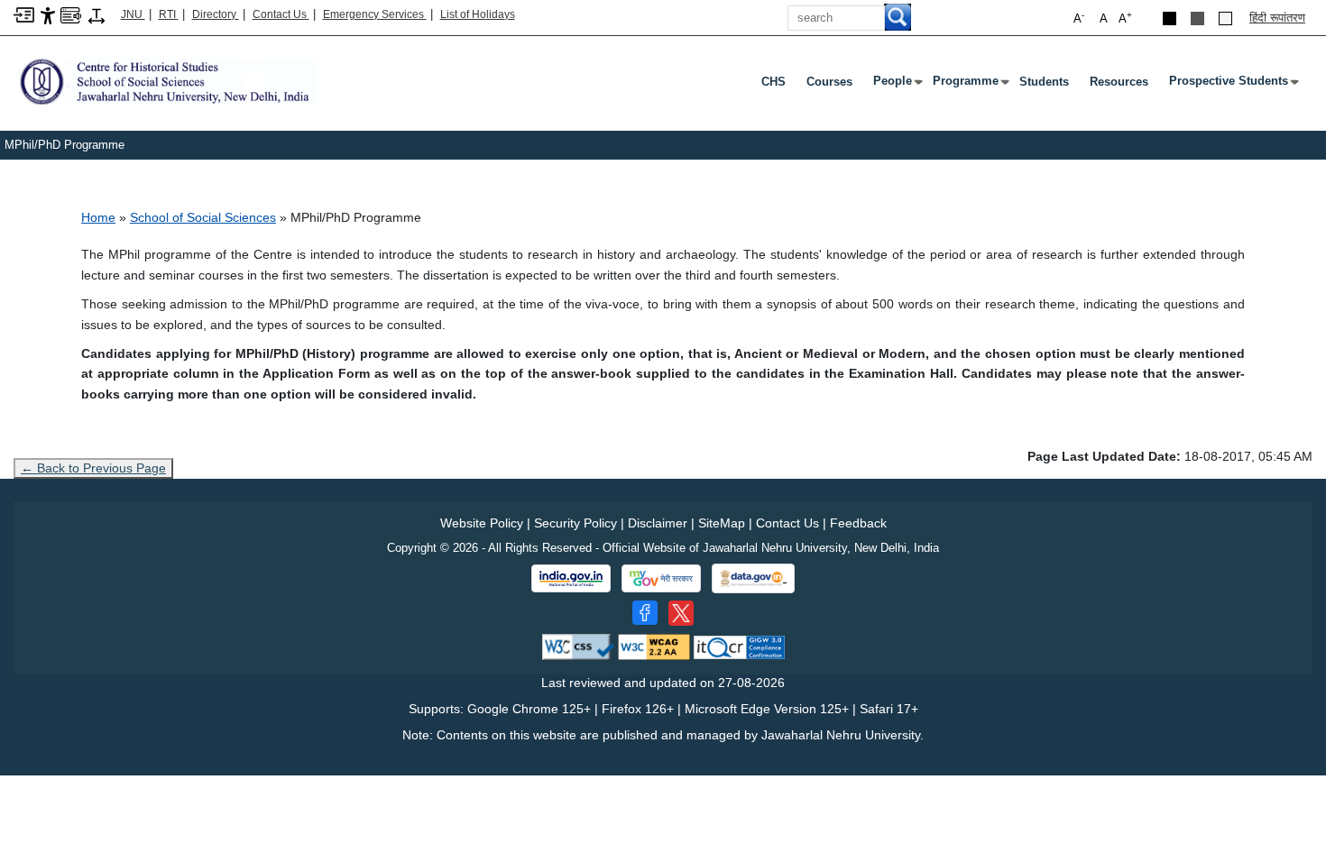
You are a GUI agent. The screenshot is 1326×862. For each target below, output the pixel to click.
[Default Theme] (1225, 18)
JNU (133, 14)
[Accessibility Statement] (48, 15)
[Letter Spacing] (96, 15)
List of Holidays (477, 14)
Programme (969, 85)
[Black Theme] (1169, 18)
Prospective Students (1232, 85)
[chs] (166, 80)
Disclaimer (657, 523)
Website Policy (481, 523)
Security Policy (575, 523)
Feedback (858, 523)
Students (1044, 81)
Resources (1119, 81)
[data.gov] (753, 578)
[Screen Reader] (70, 14)
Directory (215, 14)
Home (98, 217)
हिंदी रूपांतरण (1277, 17)
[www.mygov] (661, 578)
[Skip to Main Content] (24, 14)
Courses (829, 81)
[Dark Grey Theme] (1197, 18)
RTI (169, 14)
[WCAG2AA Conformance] (654, 646)
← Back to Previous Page (93, 468)
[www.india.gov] (571, 578)
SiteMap (721, 523)
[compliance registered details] (739, 646)
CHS (773, 81)
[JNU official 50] (681, 613)
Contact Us (281, 14)
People (896, 85)
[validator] (578, 646)
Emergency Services (375, 14)
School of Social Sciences (203, 217)
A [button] (1125, 17)
